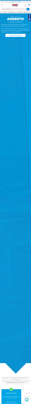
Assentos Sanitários (11, 12)
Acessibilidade (19, 12)
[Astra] (15, 5)
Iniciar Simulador (15, 35)
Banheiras (5, 12)
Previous (1, 12)
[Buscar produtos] (28, 9)
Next (29, 12)
